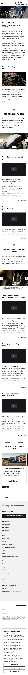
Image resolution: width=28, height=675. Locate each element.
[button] (2, 4)
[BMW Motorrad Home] (20, 3)
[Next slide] (26, 140)
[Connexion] (5, 3)
